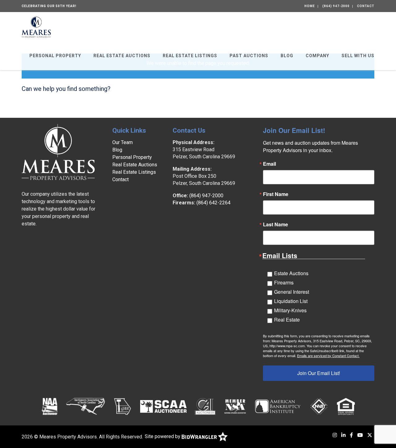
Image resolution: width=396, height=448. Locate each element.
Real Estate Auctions (121, 55)
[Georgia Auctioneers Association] (122, 406)
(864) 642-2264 (213, 203)
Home (309, 6)
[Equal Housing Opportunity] (346, 406)
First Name (275, 194)
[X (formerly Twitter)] (369, 435)
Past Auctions (249, 55)
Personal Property (55, 55)
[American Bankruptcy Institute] (277, 406)
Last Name (275, 224)
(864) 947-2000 (336, 6)
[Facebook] (351, 435)
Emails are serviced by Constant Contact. (328, 355)
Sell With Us (358, 55)
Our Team (122, 142)
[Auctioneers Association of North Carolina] (85, 406)
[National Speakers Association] (235, 406)
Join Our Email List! (318, 373)
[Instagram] (335, 435)
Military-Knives (290, 310)
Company (317, 55)
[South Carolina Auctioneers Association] (163, 406)
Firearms (284, 282)
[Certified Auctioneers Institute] (205, 406)
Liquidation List (291, 301)
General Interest (291, 291)
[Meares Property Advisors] (36, 26)
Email (269, 163)
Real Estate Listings (190, 55)
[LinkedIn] (343, 435)
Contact (365, 6)
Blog (287, 55)
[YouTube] (360, 435)
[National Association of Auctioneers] (50, 406)
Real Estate (287, 319)
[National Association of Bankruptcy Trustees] (319, 406)
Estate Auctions (291, 273)
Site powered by (163, 436)
